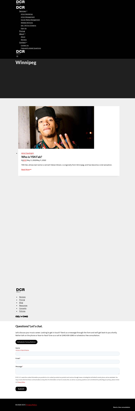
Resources (23, 305)
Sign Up (23, 28)
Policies (22, 311)
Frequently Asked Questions (31, 48)
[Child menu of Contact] (30, 43)
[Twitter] (22, 317)
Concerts (22, 308)
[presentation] (68, 127)
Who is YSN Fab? (31, 157)
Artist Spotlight (27, 153)
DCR (24, 160)
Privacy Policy (31, 405)
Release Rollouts (27, 23)
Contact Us (25, 45)
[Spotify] (27, 317)
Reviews (24, 40)
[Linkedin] (23, 317)
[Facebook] (16, 317)
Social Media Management (30, 20)
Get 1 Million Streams (28, 25)
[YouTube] (25, 317)
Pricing (22, 31)
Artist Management (28, 17)
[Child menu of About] (28, 34)
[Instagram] (18, 317)
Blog (21, 303)
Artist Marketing (27, 14)
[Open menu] (17, 57)
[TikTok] (20, 317)
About (23, 37)
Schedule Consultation (26, 342)
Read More (26, 169)
